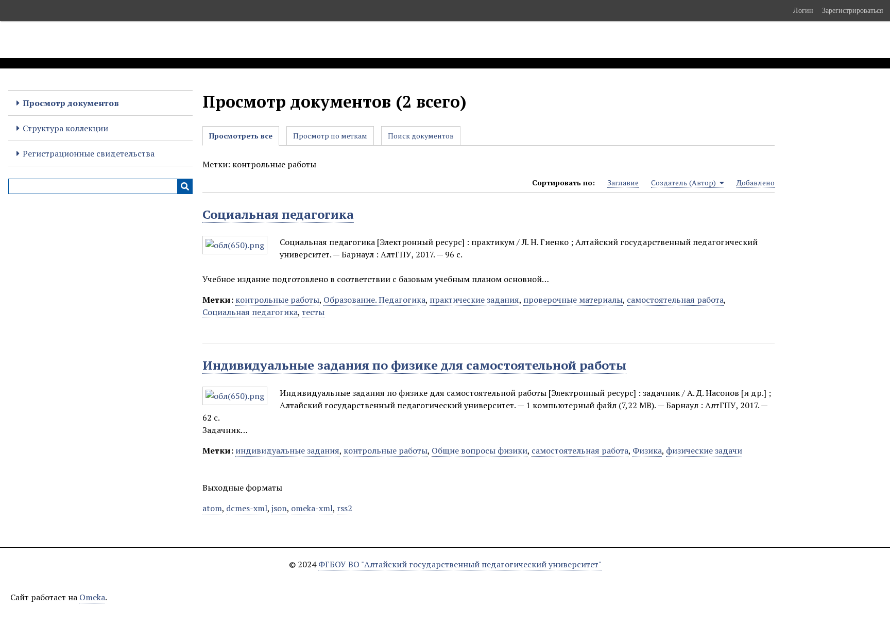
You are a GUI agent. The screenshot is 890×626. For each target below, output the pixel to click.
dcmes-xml (246, 508)
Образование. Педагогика (374, 299)
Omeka (92, 597)
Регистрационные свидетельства (89, 153)
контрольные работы (277, 299)
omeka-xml (312, 508)
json (279, 508)
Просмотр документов (71, 103)
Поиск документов (421, 136)
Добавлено (756, 182)
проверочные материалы (573, 299)
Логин (803, 10)
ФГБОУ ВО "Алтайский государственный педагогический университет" (460, 564)
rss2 (344, 508)
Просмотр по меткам (330, 136)
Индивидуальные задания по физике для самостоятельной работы (414, 365)
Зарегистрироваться (852, 10)
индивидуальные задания (287, 450)
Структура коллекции (65, 128)
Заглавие (623, 182)
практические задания (474, 299)
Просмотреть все (240, 136)
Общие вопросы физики (479, 450)
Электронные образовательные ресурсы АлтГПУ (192, 39)
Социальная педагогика (278, 214)
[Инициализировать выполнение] (185, 186)
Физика (647, 450)
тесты (313, 312)
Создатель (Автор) (684, 182)
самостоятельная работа (675, 299)
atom (212, 508)
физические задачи (704, 450)
